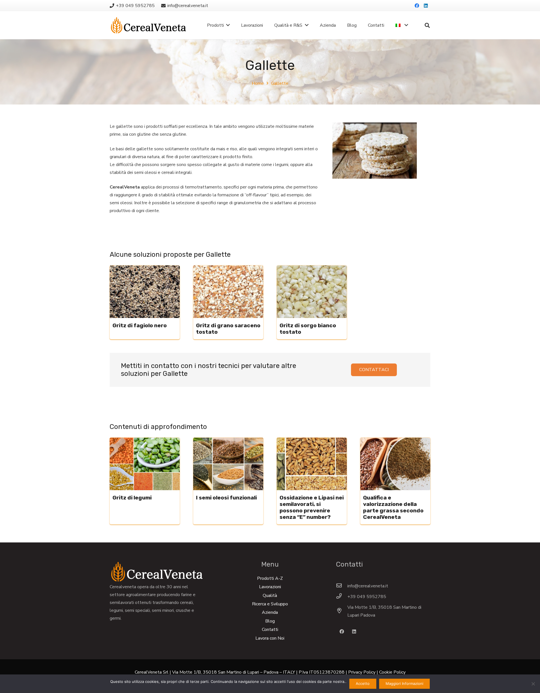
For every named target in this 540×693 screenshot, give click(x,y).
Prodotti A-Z (270, 578)
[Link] (148, 25)
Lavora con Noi (269, 638)
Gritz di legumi (132, 497)
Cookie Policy (392, 672)
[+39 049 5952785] (341, 597)
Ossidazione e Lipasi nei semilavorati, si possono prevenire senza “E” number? (312, 507)
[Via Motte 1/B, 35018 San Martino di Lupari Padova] (341, 611)
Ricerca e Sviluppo (270, 604)
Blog (270, 621)
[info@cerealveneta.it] (341, 586)
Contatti (270, 629)
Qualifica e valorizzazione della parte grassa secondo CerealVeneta (393, 507)
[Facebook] (416, 5)
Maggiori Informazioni (404, 683)
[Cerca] (427, 25)
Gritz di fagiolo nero (139, 325)
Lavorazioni (270, 587)
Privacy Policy (361, 672)
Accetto (363, 683)
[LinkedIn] (425, 5)
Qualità (270, 595)
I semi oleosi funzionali (226, 497)
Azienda (270, 612)
